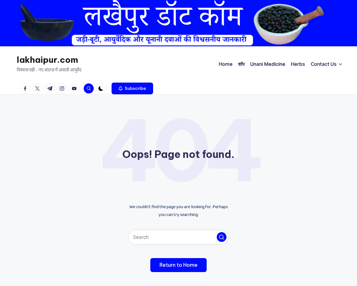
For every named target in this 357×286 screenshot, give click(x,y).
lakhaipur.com (47, 59)
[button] (132, 88)
